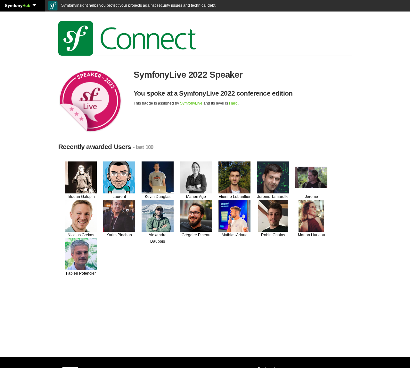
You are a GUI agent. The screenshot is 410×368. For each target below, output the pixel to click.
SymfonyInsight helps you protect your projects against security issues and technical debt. (138, 5)
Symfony (17, 5)
